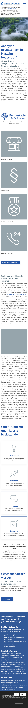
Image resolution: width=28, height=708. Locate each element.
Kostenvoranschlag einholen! (9, 262)
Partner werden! (6, 599)
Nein (22, 694)
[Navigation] (24, 3)
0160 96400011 (12, 8)
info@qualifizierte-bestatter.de (11, 631)
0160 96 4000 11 (19, 629)
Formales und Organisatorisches (17, 294)
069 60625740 (7, 629)
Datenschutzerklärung (19, 703)
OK (16, 694)
